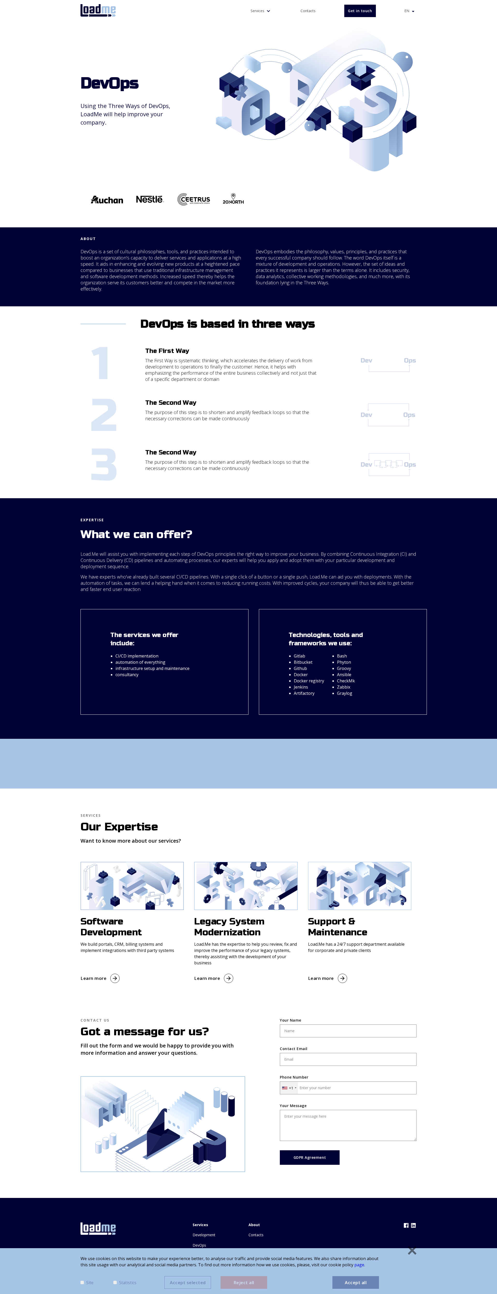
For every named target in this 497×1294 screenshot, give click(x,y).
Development (204, 1234)
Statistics (127, 1282)
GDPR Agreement (310, 1157)
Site (89, 1282)
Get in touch (360, 10)
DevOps (199, 1245)
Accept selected (188, 1282)
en (407, 10)
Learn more (93, 978)
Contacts (308, 10)
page (359, 1265)
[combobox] (289, 1088)
